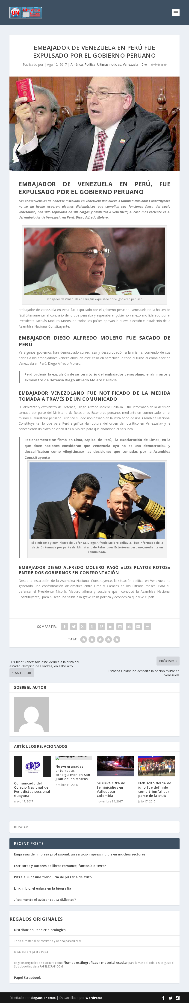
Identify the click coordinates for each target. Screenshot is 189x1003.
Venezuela (130, 64)
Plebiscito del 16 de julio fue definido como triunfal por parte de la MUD (154, 789)
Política (90, 64)
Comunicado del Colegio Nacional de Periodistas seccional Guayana (32, 789)
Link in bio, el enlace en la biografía (42, 888)
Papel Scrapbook (27, 977)
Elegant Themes (43, 998)
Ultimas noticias (109, 64)
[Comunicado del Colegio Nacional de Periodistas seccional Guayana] (32, 766)
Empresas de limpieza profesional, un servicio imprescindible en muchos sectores (79, 854)
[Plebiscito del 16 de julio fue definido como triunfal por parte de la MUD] (156, 766)
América (77, 64)
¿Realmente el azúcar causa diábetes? (45, 899)
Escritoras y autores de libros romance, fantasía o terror (60, 866)
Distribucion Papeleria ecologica (40, 930)
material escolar (114, 962)
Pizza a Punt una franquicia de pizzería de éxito (53, 877)
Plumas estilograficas (80, 962)
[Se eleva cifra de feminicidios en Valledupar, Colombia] (115, 766)
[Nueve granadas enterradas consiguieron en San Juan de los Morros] (74, 758)
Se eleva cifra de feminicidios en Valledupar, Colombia (111, 789)
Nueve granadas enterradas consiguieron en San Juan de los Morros (73, 772)
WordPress (94, 998)
